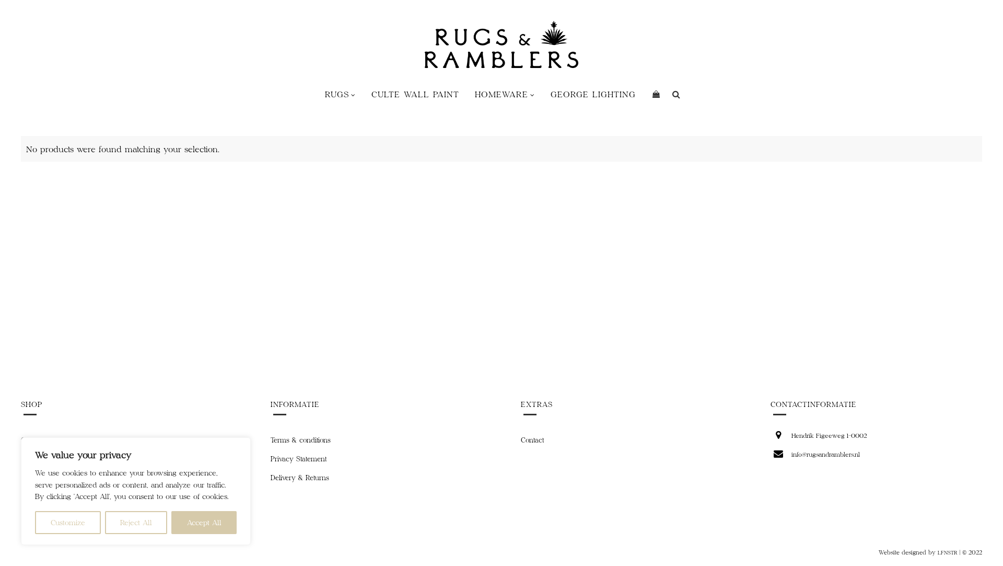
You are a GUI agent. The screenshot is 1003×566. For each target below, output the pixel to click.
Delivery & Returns (300, 477)
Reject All (135, 522)
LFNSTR (948, 552)
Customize (68, 522)
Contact (532, 440)
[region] (136, 491)
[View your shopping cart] (656, 94)
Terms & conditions (301, 440)
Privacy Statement (298, 459)
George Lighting (593, 94)
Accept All (204, 522)
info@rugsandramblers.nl (825, 454)
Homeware (501, 94)
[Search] (676, 94)
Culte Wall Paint (415, 94)
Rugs (337, 94)
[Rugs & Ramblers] (501, 44)
